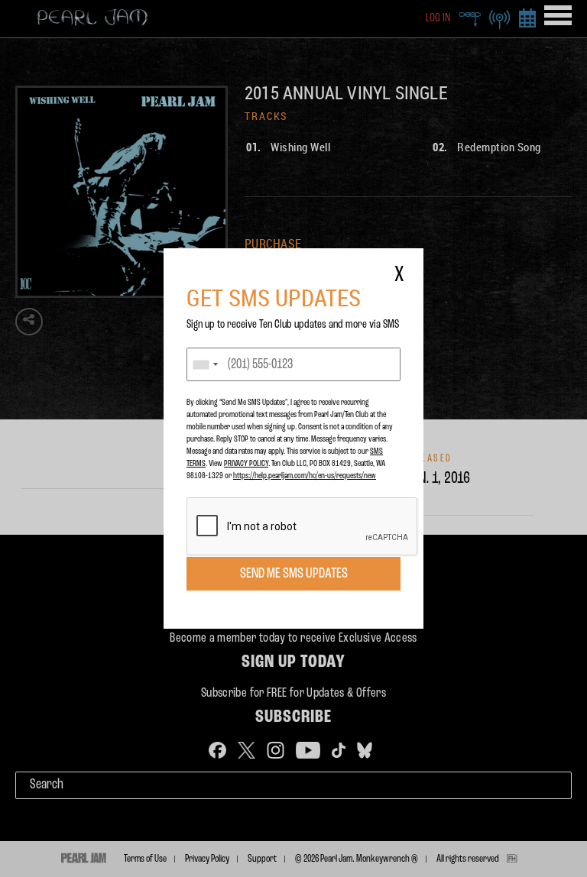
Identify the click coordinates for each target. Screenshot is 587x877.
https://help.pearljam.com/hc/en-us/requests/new (304, 476)
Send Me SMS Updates (294, 573)
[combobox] (204, 364)
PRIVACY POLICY (246, 463)
